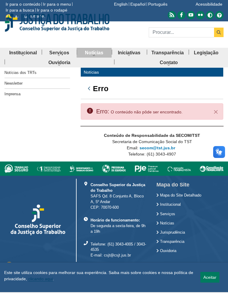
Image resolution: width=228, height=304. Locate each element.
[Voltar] (87, 88)
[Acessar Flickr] (200, 15)
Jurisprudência (172, 232)
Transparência (171, 242)
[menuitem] (23, 53)
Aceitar (209, 277)
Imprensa (12, 94)
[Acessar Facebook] (181, 15)
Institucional (170, 204)
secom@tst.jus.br (157, 147)
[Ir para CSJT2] (57, 22)
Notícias (166, 223)
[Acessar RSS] (172, 15)
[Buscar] (219, 32)
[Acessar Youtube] (191, 15)
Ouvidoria (167, 251)
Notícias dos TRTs (20, 72)
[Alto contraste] (210, 15)
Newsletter (13, 83)
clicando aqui (40, 278)
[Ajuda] (219, 15)
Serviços (167, 214)
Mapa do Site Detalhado (180, 195)
